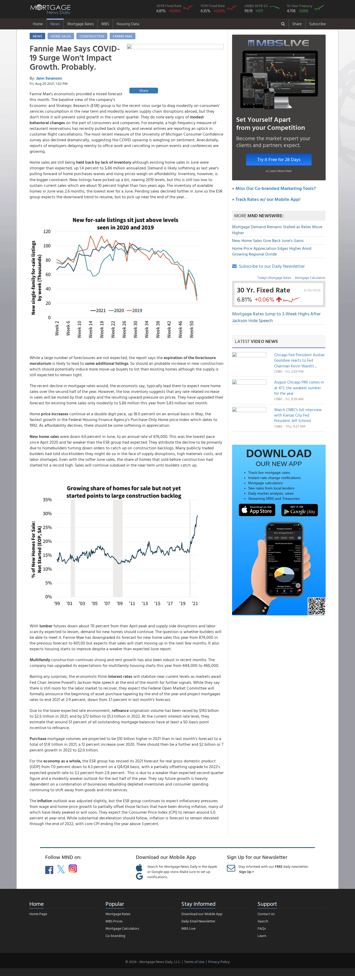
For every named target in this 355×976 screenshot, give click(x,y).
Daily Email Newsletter (198, 921)
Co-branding (115, 935)
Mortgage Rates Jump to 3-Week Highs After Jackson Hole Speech (276, 317)
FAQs (262, 928)
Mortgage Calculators (310, 277)
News (55, 24)
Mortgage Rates (80, 24)
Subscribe (317, 24)
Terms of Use (194, 961)
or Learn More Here (279, 170)
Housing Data (128, 24)
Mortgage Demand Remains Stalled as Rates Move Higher (277, 230)
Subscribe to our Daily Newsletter (271, 266)
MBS (105, 24)
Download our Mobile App (201, 913)
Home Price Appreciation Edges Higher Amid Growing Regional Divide (271, 251)
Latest (256, 341)
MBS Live (188, 928)
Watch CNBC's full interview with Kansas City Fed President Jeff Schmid (298, 415)
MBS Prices (114, 921)
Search (263, 921)
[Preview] (175, 69)
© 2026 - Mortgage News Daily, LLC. (152, 961)
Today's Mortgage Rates (274, 277)
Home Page (38, 913)
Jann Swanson (49, 78)
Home (38, 24)
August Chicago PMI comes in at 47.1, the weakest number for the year (299, 387)
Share (297, 24)
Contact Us (266, 913)
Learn (262, 935)
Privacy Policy (219, 961)
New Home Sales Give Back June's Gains (268, 240)
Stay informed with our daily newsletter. (273, 869)
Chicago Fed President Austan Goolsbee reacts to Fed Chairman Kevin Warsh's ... (299, 360)
